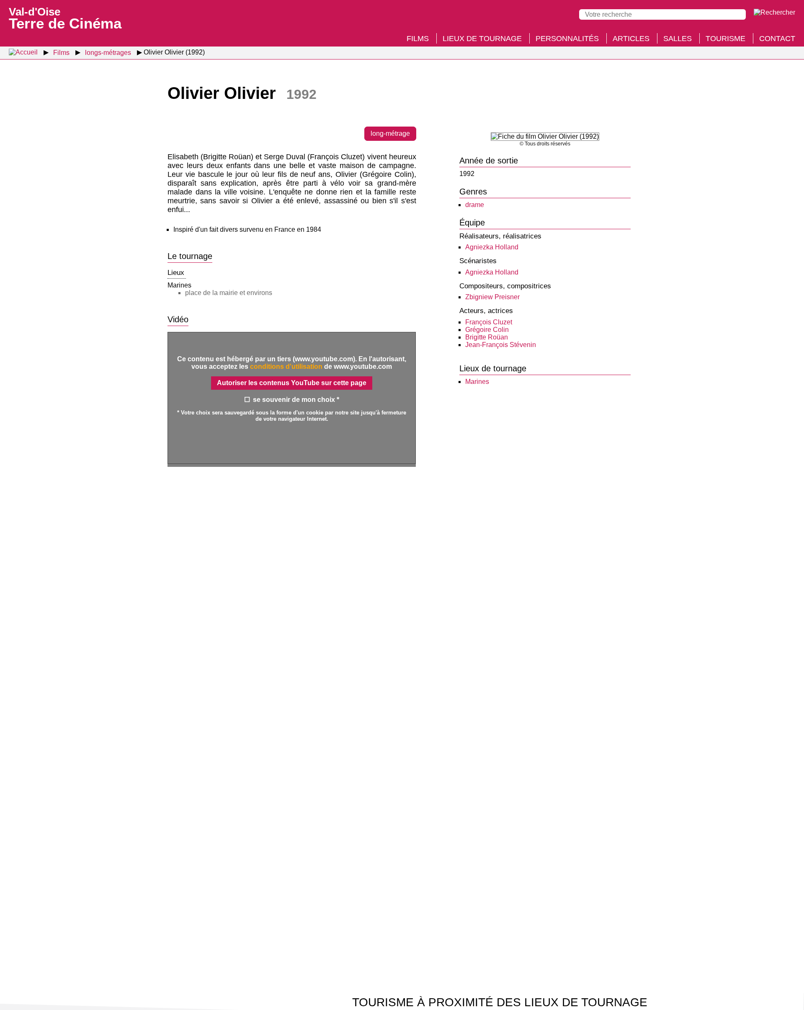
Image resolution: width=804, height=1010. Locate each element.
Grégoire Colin (487, 329)
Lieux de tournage (482, 38)
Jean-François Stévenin (500, 344)
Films (418, 38)
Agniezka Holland (491, 247)
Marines (477, 381)
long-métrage (390, 133)
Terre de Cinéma (65, 17)
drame (474, 204)
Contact (777, 38)
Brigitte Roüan (486, 337)
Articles (631, 38)
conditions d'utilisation (286, 366)
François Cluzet (488, 322)
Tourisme (725, 38)
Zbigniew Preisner (492, 296)
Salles (677, 38)
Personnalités (567, 38)
